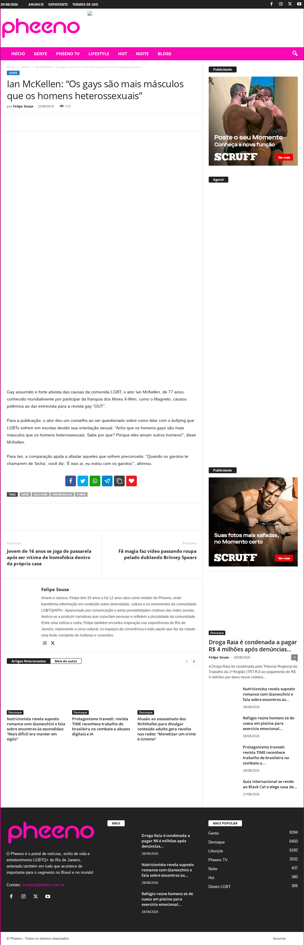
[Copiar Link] (119, 481)
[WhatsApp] (54, 122)
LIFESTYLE (98, 53)
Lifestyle (215, 851)
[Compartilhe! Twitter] (82, 481)
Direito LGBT (219, 886)
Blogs (164, 53)
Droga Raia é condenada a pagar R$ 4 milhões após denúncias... (253, 645)
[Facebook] (271, 4)
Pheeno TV (218, 860)
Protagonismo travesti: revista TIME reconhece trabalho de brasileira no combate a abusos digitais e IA (101, 726)
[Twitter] (290, 4)
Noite (212, 869)
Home (11, 67)
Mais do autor (66, 661)
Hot (211, 878)
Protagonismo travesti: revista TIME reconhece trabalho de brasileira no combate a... (266, 755)
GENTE (40, 53)
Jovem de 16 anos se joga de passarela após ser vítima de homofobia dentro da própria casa (49, 557)
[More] (67, 122)
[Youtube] (299, 4)
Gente (25, 67)
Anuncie (36, 4)
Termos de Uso (85, 4)
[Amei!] (131, 481)
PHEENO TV (68, 53)
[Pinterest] (40, 122)
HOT (122, 53)
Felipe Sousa (23, 106)
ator (25, 494)
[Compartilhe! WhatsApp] (95, 481)
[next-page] (194, 661)
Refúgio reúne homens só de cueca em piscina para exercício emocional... (268, 723)
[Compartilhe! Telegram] (107, 481)
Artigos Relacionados (29, 661)
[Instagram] (280, 4)
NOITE (142, 53)
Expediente (58, 4)
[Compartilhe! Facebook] (70, 481)
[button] (294, 53)
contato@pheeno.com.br (43, 885)
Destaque (15, 712)
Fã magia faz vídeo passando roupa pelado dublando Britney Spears (157, 554)
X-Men (81, 494)
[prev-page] (187, 661)
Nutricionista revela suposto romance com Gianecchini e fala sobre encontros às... (269, 694)
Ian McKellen (62, 494)
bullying (41, 494)
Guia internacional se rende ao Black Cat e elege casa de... (270, 784)
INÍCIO (18, 53)
